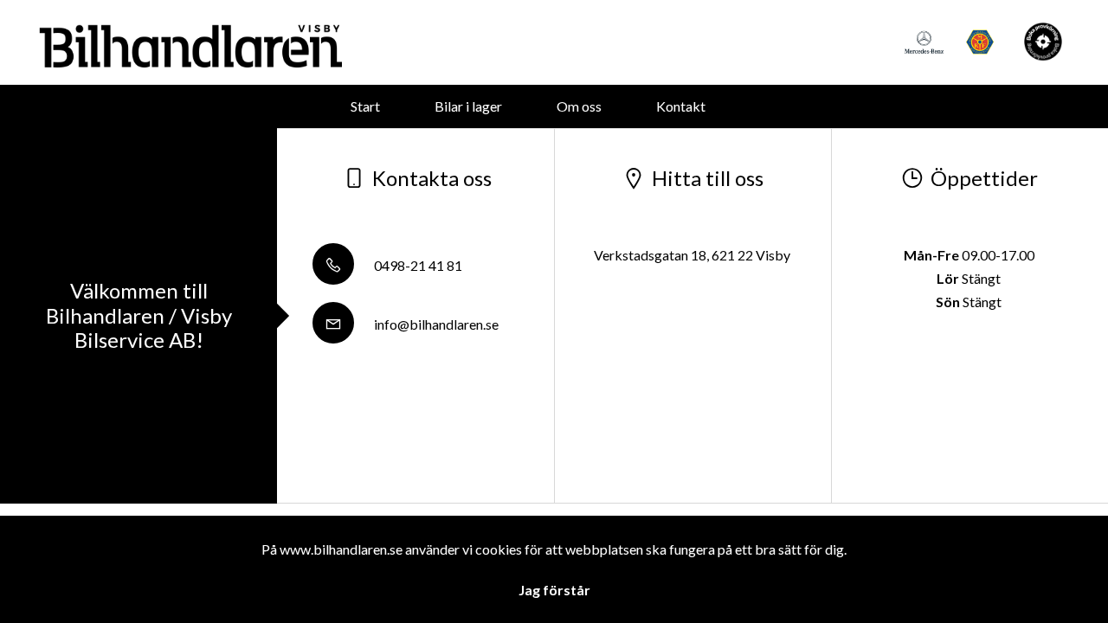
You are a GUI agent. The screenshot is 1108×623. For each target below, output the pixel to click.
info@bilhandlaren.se (435, 324)
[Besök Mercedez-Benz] (924, 41)
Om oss (579, 106)
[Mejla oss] (1043, 41)
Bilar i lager (468, 106)
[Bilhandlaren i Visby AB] (190, 42)
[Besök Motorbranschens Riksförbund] (980, 41)
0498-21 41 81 (416, 265)
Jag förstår (554, 589)
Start (365, 106)
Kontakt (680, 106)
